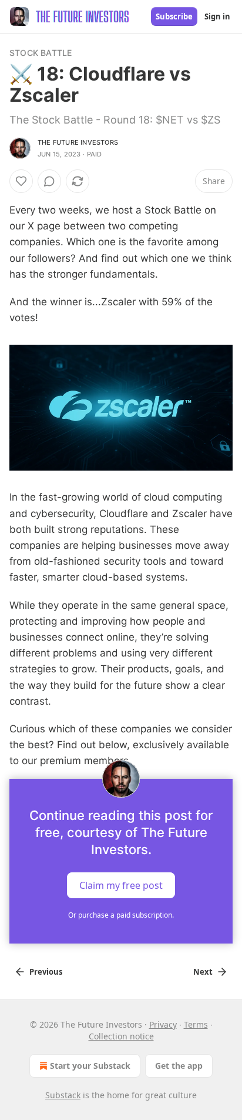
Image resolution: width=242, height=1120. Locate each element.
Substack (62, 1095)
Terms (196, 1024)
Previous (45, 971)
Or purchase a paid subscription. (121, 915)
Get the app (179, 1065)
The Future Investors (78, 142)
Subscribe (174, 16)
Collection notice (121, 1036)
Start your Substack (90, 1065)
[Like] (21, 181)
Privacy (163, 1024)
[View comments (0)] (49, 181)
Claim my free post (121, 884)
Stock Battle (40, 53)
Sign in (217, 16)
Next (203, 971)
